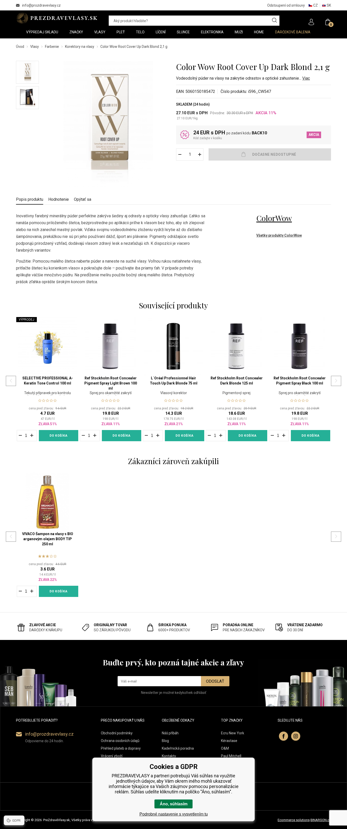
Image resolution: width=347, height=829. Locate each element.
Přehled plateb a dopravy (121, 748)
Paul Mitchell (231, 756)
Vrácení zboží (111, 756)
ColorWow (274, 218)
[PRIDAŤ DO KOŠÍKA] (270, 154)
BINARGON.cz (320, 820)
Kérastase (229, 741)
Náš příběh (170, 733)
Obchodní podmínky (117, 733)
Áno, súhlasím (173, 804)
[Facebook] (283, 736)
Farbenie (52, 47)
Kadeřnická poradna (178, 748)
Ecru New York (232, 733)
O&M (225, 748)
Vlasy (34, 47)
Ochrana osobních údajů (120, 741)
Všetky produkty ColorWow (279, 235)
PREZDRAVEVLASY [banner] (57, 18)
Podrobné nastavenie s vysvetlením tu (173, 814)
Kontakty (169, 756)
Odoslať (215, 681)
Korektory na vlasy (79, 47)
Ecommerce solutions (294, 820)
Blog (165, 741)
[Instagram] (295, 736)
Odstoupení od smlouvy (286, 5)
